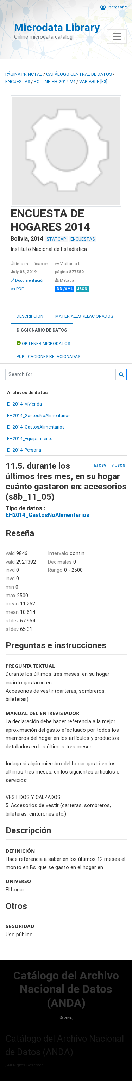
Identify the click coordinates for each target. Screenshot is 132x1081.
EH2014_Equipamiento (30, 438)
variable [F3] (93, 81)
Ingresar (116, 7)
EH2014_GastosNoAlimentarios (39, 415)
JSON (119, 465)
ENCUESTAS (17, 81)
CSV (102, 465)
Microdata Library (57, 27)
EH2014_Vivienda (24, 404)
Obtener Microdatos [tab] (45, 343)
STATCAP (56, 239)
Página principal (23, 74)
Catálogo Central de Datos (79, 74)
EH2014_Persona (24, 450)
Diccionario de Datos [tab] (42, 330)
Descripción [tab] (30, 316)
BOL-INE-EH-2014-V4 (54, 81)
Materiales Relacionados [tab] (84, 316)
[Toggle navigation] (117, 36)
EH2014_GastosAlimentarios (36, 427)
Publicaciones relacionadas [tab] (48, 356)
